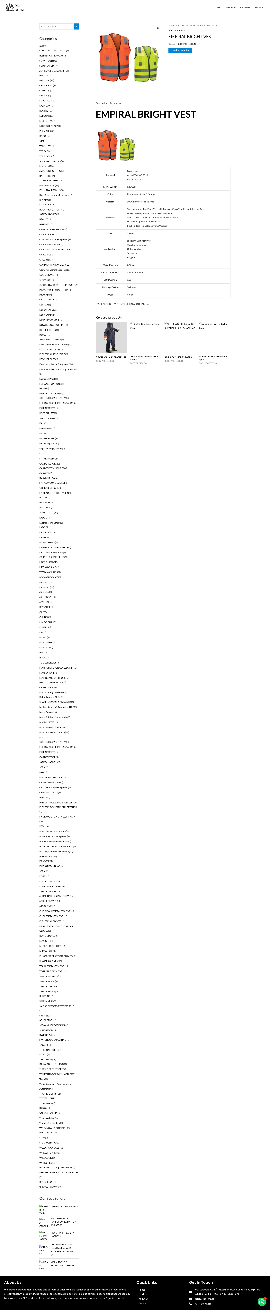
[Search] (76, 26)
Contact (258, 7)
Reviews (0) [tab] (115, 103)
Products (231, 7)
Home (219, 7)
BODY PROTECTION (185, 25)
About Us (245, 7)
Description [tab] (101, 103)
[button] (158, 28)
